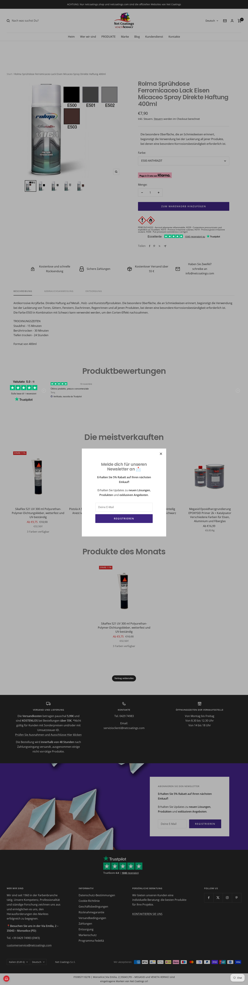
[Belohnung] (6, 979)
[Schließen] (161, 454)
